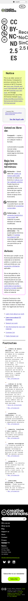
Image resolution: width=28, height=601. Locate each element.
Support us (5, 532)
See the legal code (17, 119)
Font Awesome (13, 596)
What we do (5, 526)
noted (23, 588)
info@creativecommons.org (10, 557)
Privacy (4, 540)
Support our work (12, 323)
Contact (4, 537)
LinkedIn (14, 562)
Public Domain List (12, 336)
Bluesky (4, 562)
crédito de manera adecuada (14, 175)
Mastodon (9, 562)
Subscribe (14, 579)
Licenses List (10, 332)
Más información (13, 378)
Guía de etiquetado (15, 405)
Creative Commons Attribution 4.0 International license (15, 593)
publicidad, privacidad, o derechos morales (12, 287)
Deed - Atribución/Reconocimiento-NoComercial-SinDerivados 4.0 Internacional (14, 100)
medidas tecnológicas (13, 236)
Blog (2, 529)
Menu (22, 6)
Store (3, 534)
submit (24, 519)
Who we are (5, 523)
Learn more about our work (15, 314)
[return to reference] (6, 349)
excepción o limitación (12, 266)
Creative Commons (8, 10)
